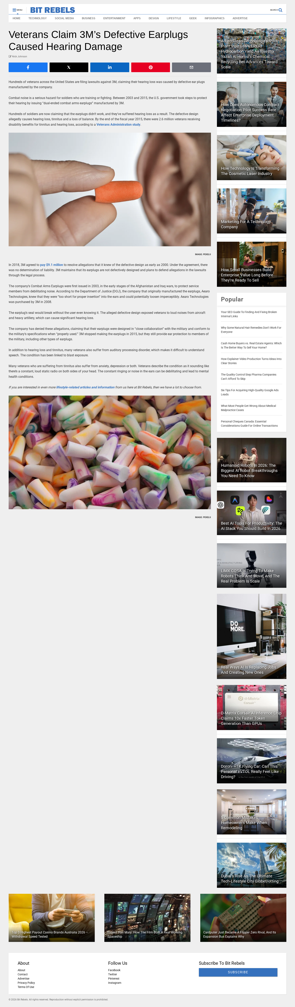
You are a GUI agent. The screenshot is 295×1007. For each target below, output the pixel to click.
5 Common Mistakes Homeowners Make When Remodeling (244, 822)
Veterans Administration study (118, 124)
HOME (16, 18)
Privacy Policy (26, 982)
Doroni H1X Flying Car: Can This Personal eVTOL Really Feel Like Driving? (250, 771)
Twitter (112, 974)
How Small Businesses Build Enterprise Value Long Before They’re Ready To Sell (247, 275)
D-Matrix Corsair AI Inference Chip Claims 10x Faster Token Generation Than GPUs (251, 718)
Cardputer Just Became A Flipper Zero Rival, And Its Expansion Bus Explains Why (239, 934)
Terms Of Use (26, 987)
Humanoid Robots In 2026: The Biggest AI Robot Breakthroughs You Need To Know (249, 470)
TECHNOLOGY (37, 18)
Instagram (114, 982)
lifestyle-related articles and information (85, 387)
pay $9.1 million (51, 265)
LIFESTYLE (174, 18)
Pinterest (113, 978)
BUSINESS (88, 18)
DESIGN (154, 18)
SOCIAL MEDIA (64, 18)
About (21, 970)
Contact (23, 974)
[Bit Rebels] (50, 11)
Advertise (23, 978)
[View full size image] (110, 189)
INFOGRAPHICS (215, 18)
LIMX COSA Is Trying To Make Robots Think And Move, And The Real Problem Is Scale (250, 576)
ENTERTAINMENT (114, 18)
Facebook (114, 970)
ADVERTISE (240, 18)
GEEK (193, 18)
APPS (137, 18)
